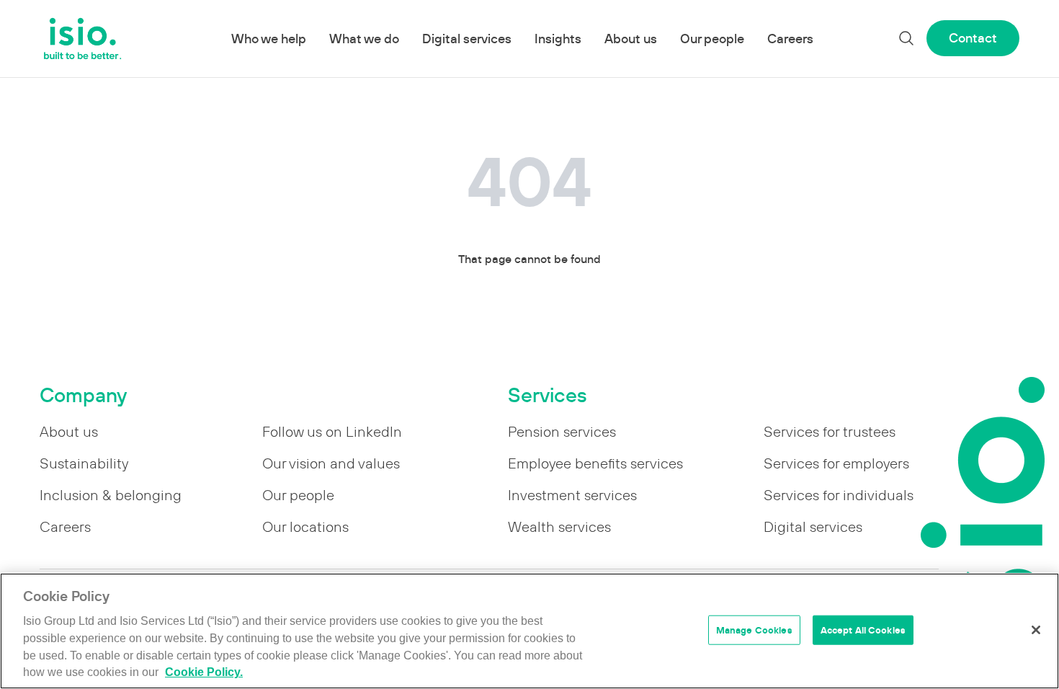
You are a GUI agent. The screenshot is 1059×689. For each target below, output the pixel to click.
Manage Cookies (754, 629)
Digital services (466, 38)
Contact (973, 38)
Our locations (305, 526)
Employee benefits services (595, 463)
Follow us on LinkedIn (332, 431)
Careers (790, 38)
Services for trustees (829, 431)
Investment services (572, 495)
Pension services (562, 431)
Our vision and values (331, 463)
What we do (364, 38)
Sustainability (84, 463)
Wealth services (559, 526)
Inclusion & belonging (111, 495)
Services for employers (836, 463)
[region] (529, 631)
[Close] (1036, 630)
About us (630, 38)
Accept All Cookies (863, 629)
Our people (712, 38)
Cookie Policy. (204, 673)
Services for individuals (838, 495)
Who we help (268, 38)
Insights (558, 38)
